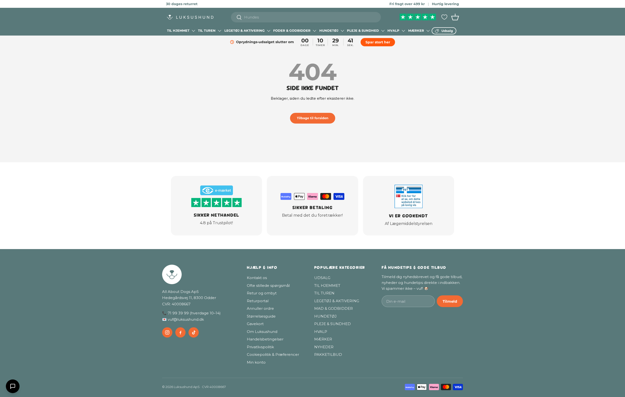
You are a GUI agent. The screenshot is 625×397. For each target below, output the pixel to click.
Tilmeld (450, 301)
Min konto (256, 362)
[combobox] (306, 17)
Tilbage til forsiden (312, 118)
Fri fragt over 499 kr (407, 4)
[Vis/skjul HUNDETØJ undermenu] (342, 31)
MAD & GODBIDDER (333, 308)
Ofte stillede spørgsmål (268, 285)
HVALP (393, 30)
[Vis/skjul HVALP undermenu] (403, 31)
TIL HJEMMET (178, 30)
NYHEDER (323, 347)
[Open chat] (13, 386)
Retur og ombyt (262, 293)
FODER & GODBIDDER (292, 30)
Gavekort (255, 323)
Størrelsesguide (261, 316)
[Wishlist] (444, 17)
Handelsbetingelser (265, 339)
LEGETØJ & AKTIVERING (244, 30)
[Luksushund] (199, 274)
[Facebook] (180, 332)
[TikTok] (193, 332)
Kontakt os (257, 277)
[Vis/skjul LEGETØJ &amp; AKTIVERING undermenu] (268, 31)
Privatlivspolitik (260, 347)
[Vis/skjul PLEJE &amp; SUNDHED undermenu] (383, 31)
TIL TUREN (207, 30)
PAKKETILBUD (328, 354)
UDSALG (322, 277)
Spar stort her (378, 42)
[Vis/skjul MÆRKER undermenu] (428, 31)
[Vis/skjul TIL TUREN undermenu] (219, 31)
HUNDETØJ (328, 30)
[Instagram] (167, 332)
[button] (455, 17)
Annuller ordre (260, 308)
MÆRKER (416, 30)
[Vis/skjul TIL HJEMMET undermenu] (193, 31)
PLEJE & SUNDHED (363, 30)
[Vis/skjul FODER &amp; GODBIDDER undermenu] (314, 31)
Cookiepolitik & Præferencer (273, 354)
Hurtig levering (445, 4)
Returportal (258, 301)
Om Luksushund (262, 331)
